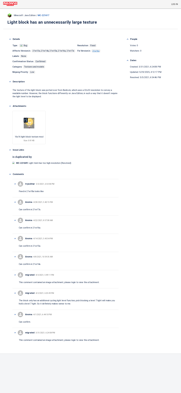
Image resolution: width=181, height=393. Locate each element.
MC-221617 (43, 15)
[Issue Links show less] (10, 150)
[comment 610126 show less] (15, 275)
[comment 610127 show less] (15, 256)
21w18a (95, 51)
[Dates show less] (127, 60)
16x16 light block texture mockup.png (32, 136)
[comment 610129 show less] (15, 220)
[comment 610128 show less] (15, 238)
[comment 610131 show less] (15, 184)
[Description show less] (10, 81)
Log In (174, 4)
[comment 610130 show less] (15, 202)
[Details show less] (10, 39)
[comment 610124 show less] (15, 314)
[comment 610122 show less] (15, 332)
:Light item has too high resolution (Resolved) (43, 163)
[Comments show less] (10, 174)
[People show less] (127, 39)
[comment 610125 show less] (15, 293)
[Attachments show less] (10, 106)
